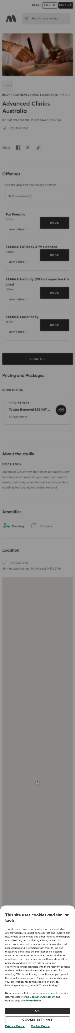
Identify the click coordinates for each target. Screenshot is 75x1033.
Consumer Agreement (42, 997)
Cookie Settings (37, 1019)
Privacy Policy (33, 1001)
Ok (37, 1011)
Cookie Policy (40, 1026)
